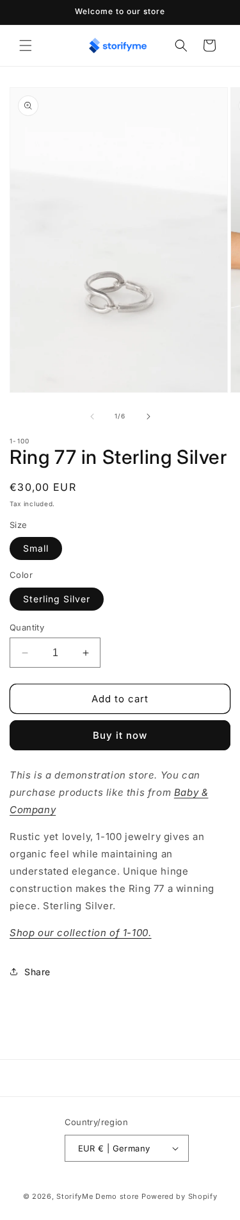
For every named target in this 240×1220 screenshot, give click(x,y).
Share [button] (37, 971)
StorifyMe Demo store (97, 1196)
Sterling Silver (56, 598)
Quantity (27, 627)
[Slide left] (92, 416)
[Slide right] (148, 416)
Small (36, 548)
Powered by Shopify (179, 1196)
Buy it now (120, 735)
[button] (26, 45)
